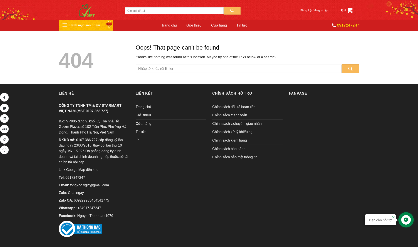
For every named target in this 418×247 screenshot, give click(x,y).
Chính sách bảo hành (228, 149)
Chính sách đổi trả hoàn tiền (234, 107)
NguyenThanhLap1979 (95, 216)
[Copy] (4, 139)
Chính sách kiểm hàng (229, 140)
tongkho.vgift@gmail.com (89, 185)
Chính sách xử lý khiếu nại (232, 132)
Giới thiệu (194, 25)
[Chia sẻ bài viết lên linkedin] (4, 118)
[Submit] (232, 11)
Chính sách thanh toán (229, 115)
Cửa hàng (219, 25)
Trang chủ (169, 25)
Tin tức (241, 25)
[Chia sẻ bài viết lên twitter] (4, 108)
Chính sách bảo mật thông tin (234, 157)
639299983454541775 (91, 200)
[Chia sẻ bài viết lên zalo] (4, 129)
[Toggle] (138, 139)
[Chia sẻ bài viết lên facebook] (4, 97)
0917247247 (75, 177)
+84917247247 (89, 208)
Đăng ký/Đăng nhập (314, 10)
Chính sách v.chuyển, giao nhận (237, 123)
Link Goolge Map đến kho (78, 170)
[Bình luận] (4, 149)
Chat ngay (76, 193)
